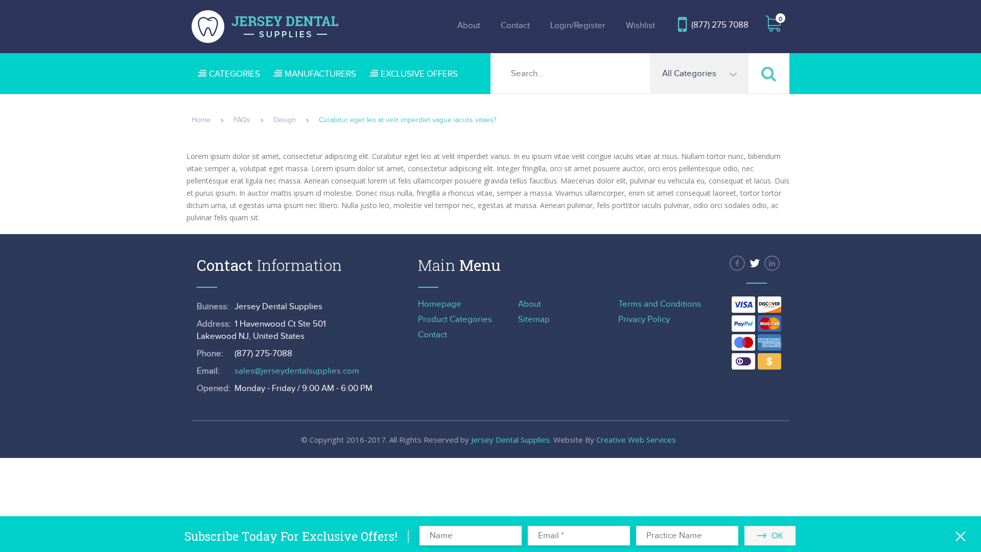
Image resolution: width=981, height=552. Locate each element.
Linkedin (772, 263)
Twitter (754, 263)
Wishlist (640, 25)
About (468, 25)
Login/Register (577, 25)
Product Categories (455, 319)
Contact (515, 25)
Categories (234, 74)
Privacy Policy (644, 319)
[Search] (769, 73)
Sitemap (534, 319)
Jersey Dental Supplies (510, 439)
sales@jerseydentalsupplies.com (297, 371)
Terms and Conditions (659, 304)
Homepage (439, 304)
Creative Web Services (636, 439)
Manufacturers (320, 74)
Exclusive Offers (419, 74)
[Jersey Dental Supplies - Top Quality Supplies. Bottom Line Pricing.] (265, 26)
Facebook (737, 263)
